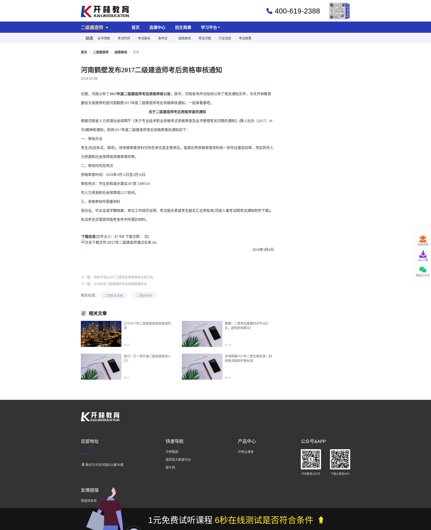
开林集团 (172, 451)
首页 (136, 27)
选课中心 (157, 27)
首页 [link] (84, 52)
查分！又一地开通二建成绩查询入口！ (147, 358)
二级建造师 (93, 27)
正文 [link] (136, 52)
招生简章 (183, 27)
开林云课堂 (246, 451)
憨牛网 (170, 467)
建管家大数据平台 (178, 459)
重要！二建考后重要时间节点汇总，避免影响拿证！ (247, 326)
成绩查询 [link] (120, 52)
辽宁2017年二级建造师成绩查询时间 (147, 326)
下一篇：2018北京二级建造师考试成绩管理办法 (114, 284)
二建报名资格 (113, 295)
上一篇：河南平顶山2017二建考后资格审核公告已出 (117, 277)
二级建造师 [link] (101, 52)
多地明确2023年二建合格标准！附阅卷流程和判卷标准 (248, 358)
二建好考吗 (144, 295)
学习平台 (209, 27)
